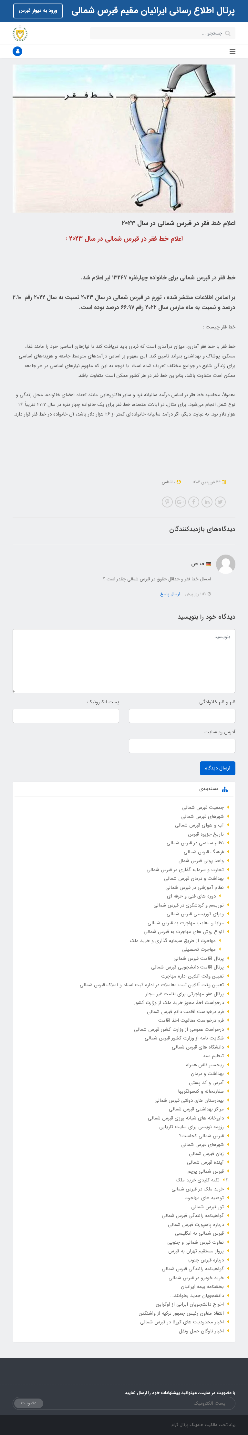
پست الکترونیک (103, 702)
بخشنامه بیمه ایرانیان (202, 1286)
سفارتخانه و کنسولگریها (201, 1091)
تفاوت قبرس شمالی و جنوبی (195, 1242)
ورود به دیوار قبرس (38, 11)
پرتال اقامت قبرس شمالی (198, 958)
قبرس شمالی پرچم (206, 1171)
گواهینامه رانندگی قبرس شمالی (193, 1215)
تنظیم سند (213, 1056)
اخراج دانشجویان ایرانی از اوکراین (190, 1304)
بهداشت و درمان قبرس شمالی (194, 878)
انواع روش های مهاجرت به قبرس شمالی (184, 932)
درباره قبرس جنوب (206, 1260)
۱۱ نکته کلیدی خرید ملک (202, 1180)
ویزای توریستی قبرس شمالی (195, 914)
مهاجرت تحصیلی (199, 949)
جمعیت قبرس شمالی (203, 807)
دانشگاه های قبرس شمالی (198, 1047)
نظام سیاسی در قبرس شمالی (195, 843)
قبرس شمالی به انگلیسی (199, 1233)
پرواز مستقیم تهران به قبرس (196, 1251)
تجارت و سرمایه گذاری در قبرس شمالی (185, 870)
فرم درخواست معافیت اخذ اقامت (191, 1020)
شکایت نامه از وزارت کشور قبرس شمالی (184, 1038)
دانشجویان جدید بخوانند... (197, 1296)
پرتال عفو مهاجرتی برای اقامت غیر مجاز (185, 994)
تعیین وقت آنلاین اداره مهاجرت (192, 976)
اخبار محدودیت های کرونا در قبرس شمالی (182, 1322)
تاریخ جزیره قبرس (206, 834)
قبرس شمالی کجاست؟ (201, 1136)
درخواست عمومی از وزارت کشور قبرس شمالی (179, 1029)
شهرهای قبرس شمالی (202, 816)
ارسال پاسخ (170, 594)
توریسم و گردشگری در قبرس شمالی (188, 905)
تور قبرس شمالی (207, 1207)
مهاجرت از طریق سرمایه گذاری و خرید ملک (173, 941)
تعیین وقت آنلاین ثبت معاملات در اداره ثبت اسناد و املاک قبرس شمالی (152, 985)
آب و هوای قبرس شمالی (199, 825)
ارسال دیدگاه (217, 768)
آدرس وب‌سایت (219, 732)
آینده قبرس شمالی (205, 1162)
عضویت (28, 1403)
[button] (17, 51)
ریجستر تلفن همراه (205, 1065)
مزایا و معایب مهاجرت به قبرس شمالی (186, 923)
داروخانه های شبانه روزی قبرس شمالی (186, 1118)
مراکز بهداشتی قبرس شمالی (196, 1109)
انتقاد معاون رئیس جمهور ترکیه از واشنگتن (181, 1313)
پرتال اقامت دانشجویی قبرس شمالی (187, 967)
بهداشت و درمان (207, 1074)
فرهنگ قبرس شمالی (204, 852)
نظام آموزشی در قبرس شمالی (194, 887)
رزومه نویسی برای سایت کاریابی (191, 1127)
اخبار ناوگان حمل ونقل (201, 1331)
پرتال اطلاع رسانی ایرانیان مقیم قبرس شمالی (152, 11)
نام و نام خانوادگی (217, 702)
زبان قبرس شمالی (206, 1154)
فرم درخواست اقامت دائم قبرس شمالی (185, 1012)
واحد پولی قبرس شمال (201, 861)
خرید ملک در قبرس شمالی (197, 1189)
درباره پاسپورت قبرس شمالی (196, 1225)
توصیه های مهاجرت (204, 1198)
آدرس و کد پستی (206, 1083)
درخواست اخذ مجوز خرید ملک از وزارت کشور (179, 1003)
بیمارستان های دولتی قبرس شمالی (189, 1100)
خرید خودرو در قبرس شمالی (196, 1278)
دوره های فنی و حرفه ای (191, 896)
